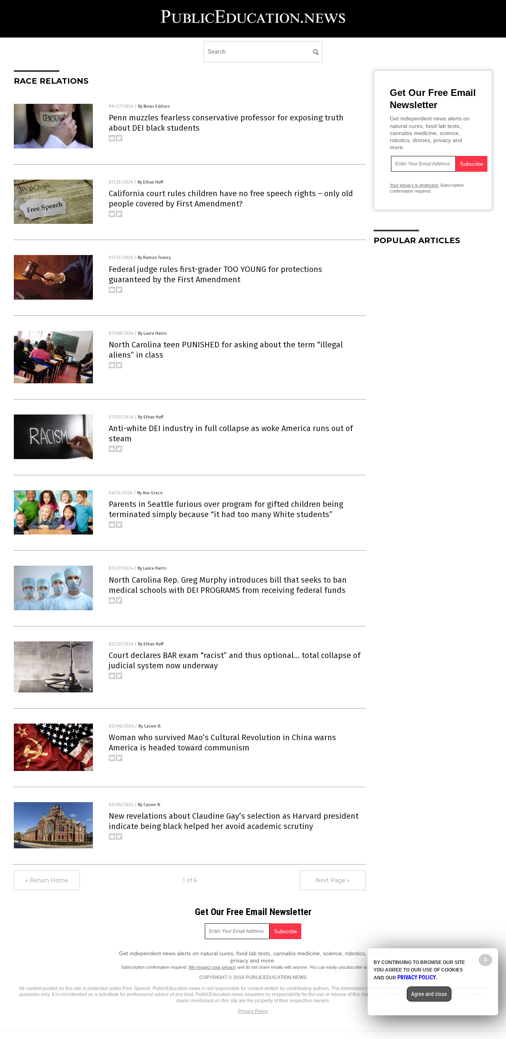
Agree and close (429, 994)
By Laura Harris (152, 333)
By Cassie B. (149, 726)
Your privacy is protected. (414, 185)
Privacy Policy (253, 1011)
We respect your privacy (212, 967)
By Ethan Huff (150, 182)
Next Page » (332, 880)
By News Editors (154, 106)
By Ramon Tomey (154, 257)
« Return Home (46, 880)
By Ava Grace (150, 492)
